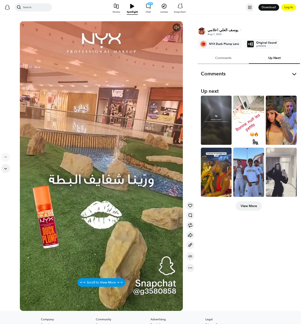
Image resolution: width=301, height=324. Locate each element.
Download (269, 7)
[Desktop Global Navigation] (7, 7)
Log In (288, 7)
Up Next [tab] (274, 58)
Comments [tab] (223, 58)
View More (249, 206)
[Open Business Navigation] (250, 7)
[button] (177, 27)
